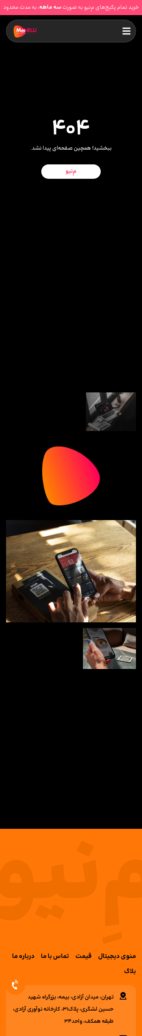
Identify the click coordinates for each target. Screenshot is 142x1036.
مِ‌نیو (71, 171)
